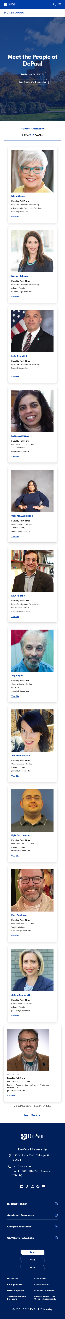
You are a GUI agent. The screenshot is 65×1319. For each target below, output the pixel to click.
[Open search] (54, 4)
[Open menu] (59, 4)
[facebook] (37, 1186)
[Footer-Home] (32, 1137)
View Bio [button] (15, 217)
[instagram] (32, 1186)
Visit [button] (32, 1259)
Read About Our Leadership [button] (33, 81)
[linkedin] (21, 1186)
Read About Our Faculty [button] (32, 74)
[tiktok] (27, 1186)
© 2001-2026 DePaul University (32, 1309)
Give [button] (32, 1267)
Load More (30, 1115)
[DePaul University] (15, 4)
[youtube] (43, 1186)
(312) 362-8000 (22, 1166)
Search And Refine (32, 128)
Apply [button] (32, 1252)
